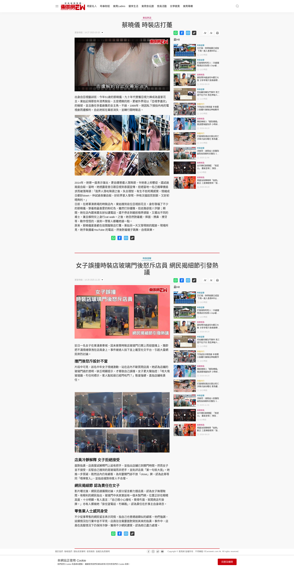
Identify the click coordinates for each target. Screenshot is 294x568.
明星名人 (92, 6)
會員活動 (162, 6)
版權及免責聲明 (103, 551)
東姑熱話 (147, 18)
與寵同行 (200, 104)
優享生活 (133, 6)
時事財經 (105, 6)
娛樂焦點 (200, 75)
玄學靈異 (175, 6)
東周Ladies (119, 6)
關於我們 (59, 551)
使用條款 (91, 551)
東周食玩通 (147, 6)
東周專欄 (188, 6)
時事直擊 (200, 45)
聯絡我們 (68, 551)
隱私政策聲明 (79, 551)
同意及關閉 (227, 562)
